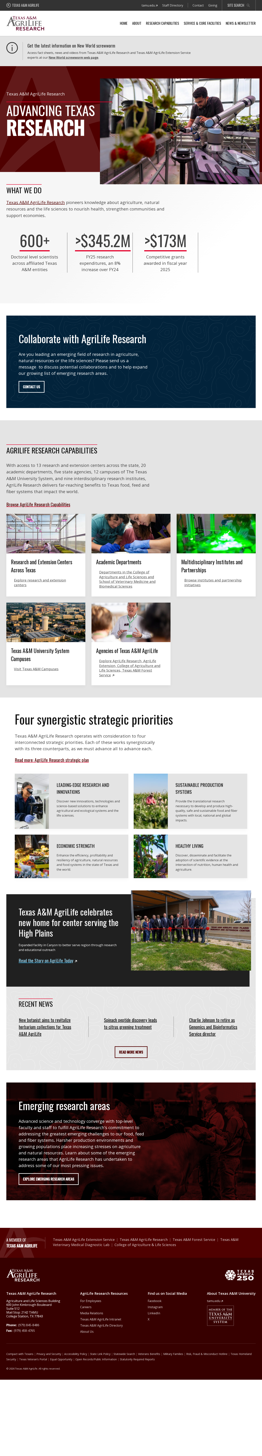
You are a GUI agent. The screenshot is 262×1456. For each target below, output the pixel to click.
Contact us (31, 386)
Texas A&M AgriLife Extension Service (84, 1239)
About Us (87, 1331)
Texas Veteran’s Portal (33, 1359)
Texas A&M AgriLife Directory (101, 1325)
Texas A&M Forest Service (194, 1239)
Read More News (131, 1052)
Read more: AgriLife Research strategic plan (52, 759)
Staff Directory (172, 5)
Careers (85, 1307)
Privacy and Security (48, 1354)
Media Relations (91, 1313)
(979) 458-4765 (24, 1330)
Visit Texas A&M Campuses (36, 669)
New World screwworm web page (73, 57)
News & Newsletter (241, 23)
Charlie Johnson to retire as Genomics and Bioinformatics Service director (213, 1026)
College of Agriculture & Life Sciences (145, 1244)
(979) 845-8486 (28, 1325)
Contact (198, 5)
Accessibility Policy (75, 1354)
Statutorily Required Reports (137, 1359)
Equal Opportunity (61, 1359)
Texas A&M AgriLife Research (35, 202)
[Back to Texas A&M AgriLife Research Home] (22, 1275)
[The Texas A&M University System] (220, 1315)
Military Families (173, 1354)
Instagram (155, 1307)
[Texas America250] (239, 1275)
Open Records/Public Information (96, 1359)
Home (124, 23)
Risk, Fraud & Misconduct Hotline (206, 1354)
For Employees (90, 1301)
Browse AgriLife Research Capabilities (38, 504)
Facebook (154, 1301)
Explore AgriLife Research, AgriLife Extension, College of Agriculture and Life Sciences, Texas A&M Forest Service (129, 668)
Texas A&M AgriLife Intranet (100, 1319)
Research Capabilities (162, 23)
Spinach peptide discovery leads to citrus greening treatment (130, 1023)
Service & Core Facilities (202, 23)
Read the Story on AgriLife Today (46, 960)
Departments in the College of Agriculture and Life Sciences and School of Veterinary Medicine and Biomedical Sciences (127, 579)
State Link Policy (100, 1354)
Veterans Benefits (149, 1354)
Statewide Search (124, 1354)
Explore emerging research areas (48, 1178)
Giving (212, 5)
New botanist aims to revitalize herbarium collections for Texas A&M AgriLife (45, 1026)
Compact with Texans (19, 1354)
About (136, 23)
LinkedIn (154, 1313)
